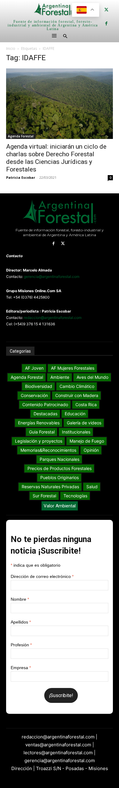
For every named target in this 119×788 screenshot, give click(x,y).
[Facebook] (106, 23)
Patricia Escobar (20, 177)
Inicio (10, 48)
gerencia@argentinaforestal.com (51, 276)
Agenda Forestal (21, 136)
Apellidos (21, 622)
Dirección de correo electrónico (42, 576)
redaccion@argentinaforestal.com (52, 317)
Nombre (20, 599)
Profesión (21, 644)
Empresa (21, 667)
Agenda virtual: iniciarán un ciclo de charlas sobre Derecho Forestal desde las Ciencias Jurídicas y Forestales (56, 158)
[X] (106, 10)
